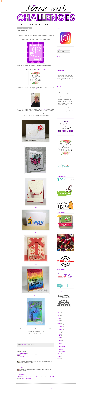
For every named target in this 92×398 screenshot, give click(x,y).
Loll (21, 367)
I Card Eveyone (44, 109)
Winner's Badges (38, 24)
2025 (59, 312)
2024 (59, 314)
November (61, 326)
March (60, 338)
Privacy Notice (45, 24)
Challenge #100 (62, 351)
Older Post (52, 376)
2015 (59, 356)
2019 (59, 321)
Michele (43, 91)
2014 (59, 358)
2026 (59, 310)
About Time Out (24, 24)
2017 (59, 353)
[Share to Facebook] (33, 344)
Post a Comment (22, 374)
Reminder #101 (62, 343)
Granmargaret (23, 353)
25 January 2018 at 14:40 (25, 364)
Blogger (51, 388)
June (60, 334)
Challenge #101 (62, 346)
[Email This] (29, 344)
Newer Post (20, 376)
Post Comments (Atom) (26, 378)
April (60, 337)
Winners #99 (61, 349)
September (61, 329)
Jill (35, 144)
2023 (59, 315)
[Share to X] (31, 344)
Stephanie (36, 264)
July (60, 332)
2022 (59, 317)
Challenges (22, 346)
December (61, 324)
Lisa (35, 232)
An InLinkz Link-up (20, 341)
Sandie (35, 175)
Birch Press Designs (42, 69)
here (36, 88)
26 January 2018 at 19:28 (25, 371)
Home (18, 24)
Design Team (31, 24)
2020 (59, 320)
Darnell (21, 359)
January (60, 342)
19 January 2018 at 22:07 (25, 356)
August (60, 331)
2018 (59, 323)
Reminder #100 (62, 348)
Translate (65, 53)
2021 (59, 318)
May (60, 335)
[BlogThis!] (30, 344)
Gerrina (35, 295)
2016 (59, 355)
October (60, 327)
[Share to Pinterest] (34, 344)
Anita (36, 207)
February (60, 340)
